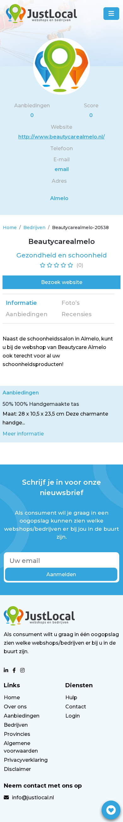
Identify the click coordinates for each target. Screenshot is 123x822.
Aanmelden (61, 574)
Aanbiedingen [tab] (27, 314)
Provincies (17, 734)
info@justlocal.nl (33, 798)
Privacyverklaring (26, 760)
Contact (75, 707)
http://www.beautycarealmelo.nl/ (61, 137)
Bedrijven (34, 227)
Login (72, 716)
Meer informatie (23, 434)
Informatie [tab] (21, 302)
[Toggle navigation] (111, 13)
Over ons (15, 707)
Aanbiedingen (21, 716)
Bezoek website (61, 282)
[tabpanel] (58, 351)
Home (10, 227)
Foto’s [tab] (70, 302)
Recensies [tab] (76, 314)
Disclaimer (17, 769)
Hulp (71, 698)
